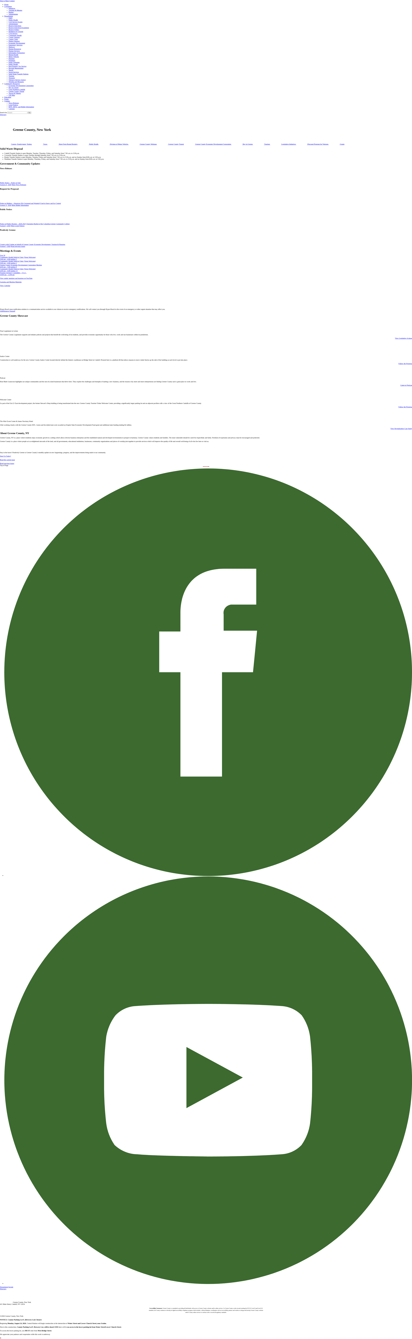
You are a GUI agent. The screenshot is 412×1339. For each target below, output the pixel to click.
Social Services (14, 72)
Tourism (11, 76)
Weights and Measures (16, 82)
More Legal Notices (17, 226)
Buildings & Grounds (16, 31)
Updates (7, 101)
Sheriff (11, 70)
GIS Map (12, 95)
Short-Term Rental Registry (68, 144)
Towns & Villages (15, 93)
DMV (11, 18)
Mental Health (13, 55)
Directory (3, 115)
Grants (341, 144)
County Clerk (13, 39)
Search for (3, 112)
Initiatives (12, 8)
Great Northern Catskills (17, 89)
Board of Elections (15, 26)
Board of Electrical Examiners (19, 28)
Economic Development (17, 43)
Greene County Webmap (148, 144)
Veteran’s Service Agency (17, 80)
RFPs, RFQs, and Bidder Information (21, 107)
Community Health (15, 35)
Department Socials (6, 1287)
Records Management (16, 68)
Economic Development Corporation (21, 86)
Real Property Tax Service (17, 66)
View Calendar (5, 286)
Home (6, 4)
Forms (6, 99)
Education (7, 97)
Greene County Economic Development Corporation (213, 144)
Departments (8, 16)
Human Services (14, 51)
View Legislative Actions (403, 338)
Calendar (12, 109)
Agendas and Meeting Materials (11, 282)
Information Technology (17, 53)
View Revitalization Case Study (401, 429)
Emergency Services (15, 45)
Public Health (13, 20)
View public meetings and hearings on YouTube (16, 278)
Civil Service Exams (15, 22)
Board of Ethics (14, 30)
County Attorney (14, 37)
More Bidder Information (20, 205)
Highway (12, 47)
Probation (12, 60)
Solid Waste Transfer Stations (18, 74)
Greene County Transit (16, 91)
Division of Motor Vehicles (119, 144)
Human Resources (15, 49)
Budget (11, 12)
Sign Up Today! (5, 456)
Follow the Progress (405, 364)
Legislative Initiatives (288, 144)
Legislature (8, 6)
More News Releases (19, 185)
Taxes (45, 144)
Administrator (13, 14)
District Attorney (14, 41)
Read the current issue (7, 460)
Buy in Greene (14, 87)
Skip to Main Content (7, 1)
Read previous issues (18, 246)
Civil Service (13, 33)
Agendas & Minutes (15, 10)
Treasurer (12, 78)
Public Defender (14, 62)
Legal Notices (13, 105)
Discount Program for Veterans (318, 144)
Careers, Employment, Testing (21, 144)
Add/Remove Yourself (7, 311)
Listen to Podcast (406, 385)
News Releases (14, 103)
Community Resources (12, 84)
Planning (12, 59)
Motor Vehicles (14, 57)
